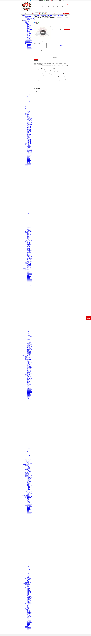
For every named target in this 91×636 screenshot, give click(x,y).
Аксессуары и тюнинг (28, 505)
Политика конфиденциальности (51, 632)
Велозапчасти (27, 476)
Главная (23, 632)
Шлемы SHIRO (29, 590)
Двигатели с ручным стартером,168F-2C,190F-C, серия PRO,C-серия (29, 284)
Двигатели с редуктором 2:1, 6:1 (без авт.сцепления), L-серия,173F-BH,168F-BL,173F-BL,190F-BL (29, 305)
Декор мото (28, 521)
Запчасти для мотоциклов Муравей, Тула (29, 36)
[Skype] (39, 22)
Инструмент (24, 560)
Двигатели (24, 268)
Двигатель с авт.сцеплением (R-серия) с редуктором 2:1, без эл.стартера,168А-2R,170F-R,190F (30, 317)
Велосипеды (26, 465)
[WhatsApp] (38, 22)
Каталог (35, 6)
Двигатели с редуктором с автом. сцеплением (29, 288)
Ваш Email (35, 57)
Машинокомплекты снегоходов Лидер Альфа (29, 407)
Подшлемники (29, 620)
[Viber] (36, 22)
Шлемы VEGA (29, 602)
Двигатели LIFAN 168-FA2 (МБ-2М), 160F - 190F (29, 48)
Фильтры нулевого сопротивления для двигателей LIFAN (29, 72)
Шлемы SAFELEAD (29, 589)
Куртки (28, 625)
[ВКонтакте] (34, 22)
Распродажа (26, 17)
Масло (28, 211)
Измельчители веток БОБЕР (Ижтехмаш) (29, 580)
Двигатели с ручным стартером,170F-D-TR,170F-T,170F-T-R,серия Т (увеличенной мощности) (29, 274)
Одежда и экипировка (26, 583)
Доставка (49, 6)
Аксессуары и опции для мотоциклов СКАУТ (29, 372)
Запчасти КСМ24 (29, 267)
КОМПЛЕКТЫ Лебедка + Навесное (29, 432)
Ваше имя (54, 57)
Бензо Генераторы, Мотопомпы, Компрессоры (29, 571)
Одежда (28, 586)
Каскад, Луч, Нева (29, 120)
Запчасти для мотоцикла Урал (60, 15)
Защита (28, 605)
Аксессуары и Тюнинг (26, 495)
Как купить (40, 6)
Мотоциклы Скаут (29, 362)
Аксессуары (28, 145)
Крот (27, 121)
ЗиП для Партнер (29, 152)
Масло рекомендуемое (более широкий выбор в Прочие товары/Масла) (29, 352)
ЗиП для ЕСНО (29, 163)
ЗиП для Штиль (29, 155)
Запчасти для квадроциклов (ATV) (29, 85)
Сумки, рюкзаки (29, 621)
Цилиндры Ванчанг (29, 99)
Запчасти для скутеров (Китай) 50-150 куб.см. (29, 94)
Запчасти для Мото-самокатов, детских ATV (29, 234)
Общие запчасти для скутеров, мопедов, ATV (29, 97)
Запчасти (24, 20)
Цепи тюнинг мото (29, 100)
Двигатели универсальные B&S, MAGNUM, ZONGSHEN (28, 342)
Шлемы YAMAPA (29, 592)
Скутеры (26, 452)
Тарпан (28, 136)
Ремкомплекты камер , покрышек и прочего (29, 485)
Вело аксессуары (29, 477)
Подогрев (28, 559)
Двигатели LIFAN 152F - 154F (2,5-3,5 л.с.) (29, 45)
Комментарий (36, 55)
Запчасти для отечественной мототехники (27, 22)
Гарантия (58, 6)
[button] (50, 26)
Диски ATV (28, 248)
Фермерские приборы (28, 578)
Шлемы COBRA (29, 593)
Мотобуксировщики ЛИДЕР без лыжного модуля (29, 393)
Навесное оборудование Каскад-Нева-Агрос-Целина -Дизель (29, 130)
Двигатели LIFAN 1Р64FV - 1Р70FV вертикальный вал (29, 54)
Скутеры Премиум (29, 455)
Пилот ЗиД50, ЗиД (29, 111)
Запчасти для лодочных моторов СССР (29, 205)
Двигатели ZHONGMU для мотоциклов (29, 339)
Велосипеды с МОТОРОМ (28, 491)
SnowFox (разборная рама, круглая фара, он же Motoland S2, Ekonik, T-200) (29, 187)
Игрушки (26, 503)
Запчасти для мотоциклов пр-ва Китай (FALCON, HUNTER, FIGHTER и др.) (29, 91)
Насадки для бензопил (28, 561)
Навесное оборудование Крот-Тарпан (29, 134)
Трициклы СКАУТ (29, 365)
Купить (67, 29)
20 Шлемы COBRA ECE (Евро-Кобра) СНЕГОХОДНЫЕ (29, 597)
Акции (24, 15)
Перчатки (28, 585)
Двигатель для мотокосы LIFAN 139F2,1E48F (29, 291)
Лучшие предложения (28, 16)
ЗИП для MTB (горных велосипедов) (29, 482)
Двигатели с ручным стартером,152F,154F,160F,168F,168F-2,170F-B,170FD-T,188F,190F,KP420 (32, 295)
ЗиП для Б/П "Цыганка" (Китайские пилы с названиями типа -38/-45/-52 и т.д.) (29, 149)
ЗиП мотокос (28, 156)
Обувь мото (28, 615)
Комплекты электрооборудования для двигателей (30, 78)
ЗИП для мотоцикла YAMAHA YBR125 (29, 170)
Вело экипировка (27, 584)
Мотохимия (28, 229)
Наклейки (28, 508)
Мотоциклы (26, 442)
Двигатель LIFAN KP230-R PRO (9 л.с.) (29, 75)
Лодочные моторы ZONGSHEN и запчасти (29, 208)
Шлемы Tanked (29, 591)
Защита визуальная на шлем (29, 548)
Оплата (45, 6)
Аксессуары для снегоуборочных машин (29, 265)
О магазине (35, 632)
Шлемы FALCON (29, 588)
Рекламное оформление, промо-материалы (29, 544)
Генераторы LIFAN (27, 269)
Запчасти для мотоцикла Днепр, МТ (29, 29)
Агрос (27, 115)
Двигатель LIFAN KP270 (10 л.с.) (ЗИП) (29, 69)
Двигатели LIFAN (27, 270)
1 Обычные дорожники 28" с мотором (29, 493)
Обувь (27, 606)
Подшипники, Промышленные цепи (29, 222)
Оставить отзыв (61, 45)
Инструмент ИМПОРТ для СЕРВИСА (28, 576)
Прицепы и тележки (28, 459)
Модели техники (29, 504)
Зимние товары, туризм (28, 627)
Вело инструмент (29, 478)
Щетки (28, 511)
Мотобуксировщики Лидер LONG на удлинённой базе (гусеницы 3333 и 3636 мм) (29, 420)
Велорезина (28, 480)
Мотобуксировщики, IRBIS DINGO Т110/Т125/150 (30, 197)
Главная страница (36, 15)
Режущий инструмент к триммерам (28, 158)
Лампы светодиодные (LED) (29, 227)
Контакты (68, 6)
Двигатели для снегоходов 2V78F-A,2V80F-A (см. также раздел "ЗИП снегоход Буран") (29, 323)
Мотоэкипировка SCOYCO (28, 603)
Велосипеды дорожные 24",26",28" (28, 467)
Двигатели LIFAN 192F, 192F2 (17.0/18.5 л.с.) (29, 51)
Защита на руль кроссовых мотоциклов (29, 530)
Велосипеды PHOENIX (28, 469)
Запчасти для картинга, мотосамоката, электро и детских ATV (28, 231)
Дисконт (63, 6)
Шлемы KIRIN (29, 601)
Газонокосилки (29, 146)
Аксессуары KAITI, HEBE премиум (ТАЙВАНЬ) (29, 513)
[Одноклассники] (35, 22)
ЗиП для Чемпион (29, 154)
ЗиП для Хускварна (29, 153)
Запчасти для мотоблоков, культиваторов (27, 113)
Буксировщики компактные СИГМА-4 (29, 396)
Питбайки (26, 456)
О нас (54, 6)
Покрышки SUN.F (29, 249)
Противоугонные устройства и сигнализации (29, 556)
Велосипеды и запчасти (26, 464)
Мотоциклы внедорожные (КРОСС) (29, 450)
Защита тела (28, 610)
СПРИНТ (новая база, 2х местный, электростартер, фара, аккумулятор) (29, 368)
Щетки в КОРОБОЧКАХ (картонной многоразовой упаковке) (29, 500)
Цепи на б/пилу (29, 160)
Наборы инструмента (28, 582)
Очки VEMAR (28, 624)
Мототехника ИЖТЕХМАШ (26, 355)
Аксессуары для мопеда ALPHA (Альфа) (29, 519)
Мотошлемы (26, 587)
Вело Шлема (26, 626)
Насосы (28, 214)
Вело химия (28, 479)
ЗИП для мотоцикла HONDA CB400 (29, 167)
